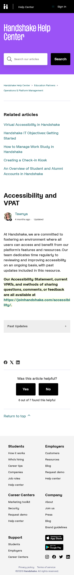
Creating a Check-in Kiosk (25, 160)
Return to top (15, 416)
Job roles (14, 478)
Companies (15, 472)
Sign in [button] (62, 6)
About (49, 502)
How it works (16, 453)
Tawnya (21, 214)
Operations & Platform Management (23, 90)
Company (53, 495)
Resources (52, 459)
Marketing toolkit (18, 502)
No (48, 389)
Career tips (15, 465)
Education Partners (44, 85)
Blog (48, 465)
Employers (54, 446)
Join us (49, 508)
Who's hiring (16, 459)
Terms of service (46, 567)
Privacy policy (26, 567)
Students (16, 446)
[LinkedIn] (18, 362)
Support (15, 537)
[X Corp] (12, 362)
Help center (16, 484)
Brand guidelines (55, 527)
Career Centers (18, 495)
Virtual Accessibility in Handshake (32, 125)
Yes (26, 389)
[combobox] (25, 59)
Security (13, 508)
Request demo (54, 472)
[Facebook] (5, 362)
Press (48, 514)
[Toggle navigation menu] (53, 6)
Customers (52, 453)
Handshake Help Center (17, 85)
